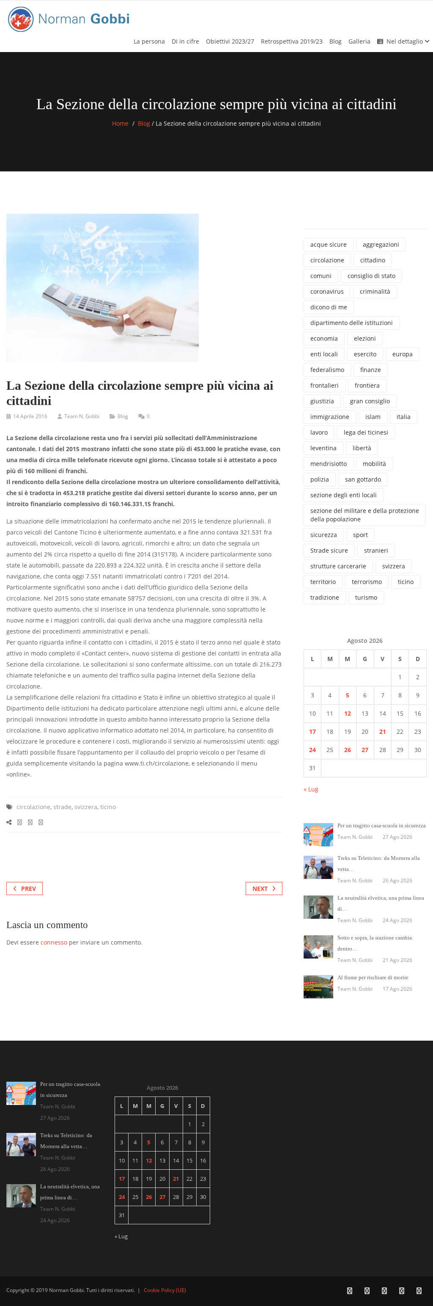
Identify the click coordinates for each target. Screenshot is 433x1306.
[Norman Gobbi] (69, 17)
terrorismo (367, 582)
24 (312, 750)
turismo (366, 597)
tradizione (324, 597)
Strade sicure (329, 550)
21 (382, 731)
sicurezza (323, 535)
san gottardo (363, 479)
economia (324, 338)
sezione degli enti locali (343, 495)
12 (347, 713)
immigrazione (329, 417)
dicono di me (328, 307)
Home (120, 123)
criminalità (375, 291)
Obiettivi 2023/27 (230, 41)
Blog (335, 41)
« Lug (311, 789)
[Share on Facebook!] (19, 822)
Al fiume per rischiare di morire (372, 977)
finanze (370, 370)
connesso (54, 942)
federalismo (327, 370)
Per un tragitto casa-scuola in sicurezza (381, 825)
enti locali (324, 354)
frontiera (367, 385)
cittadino (372, 260)
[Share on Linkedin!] (40, 822)
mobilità (374, 464)
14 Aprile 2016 (30, 416)
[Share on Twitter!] (30, 822)
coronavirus (327, 291)
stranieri (376, 550)
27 (365, 750)
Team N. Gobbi (81, 416)
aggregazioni (381, 244)
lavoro (319, 432)
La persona (149, 41)
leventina (323, 448)
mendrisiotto (328, 464)
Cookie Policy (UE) (165, 1290)
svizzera (85, 807)
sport (360, 535)
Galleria (359, 41)
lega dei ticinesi (366, 432)
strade (62, 807)
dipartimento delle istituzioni (351, 323)
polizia (319, 479)
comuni (321, 276)
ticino (108, 807)
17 (312, 731)
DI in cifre (185, 41)
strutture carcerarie (338, 566)
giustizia (322, 401)
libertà (362, 448)
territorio (323, 582)
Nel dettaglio (405, 41)
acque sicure (328, 244)
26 (347, 750)
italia (404, 417)
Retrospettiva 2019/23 (292, 41)
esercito (365, 354)
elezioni (365, 338)
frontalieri (324, 385)
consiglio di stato (371, 276)
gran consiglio (370, 401)
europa (402, 354)
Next (260, 888)
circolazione (33, 807)
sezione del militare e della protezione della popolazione (364, 515)
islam (373, 417)
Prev (28, 888)
